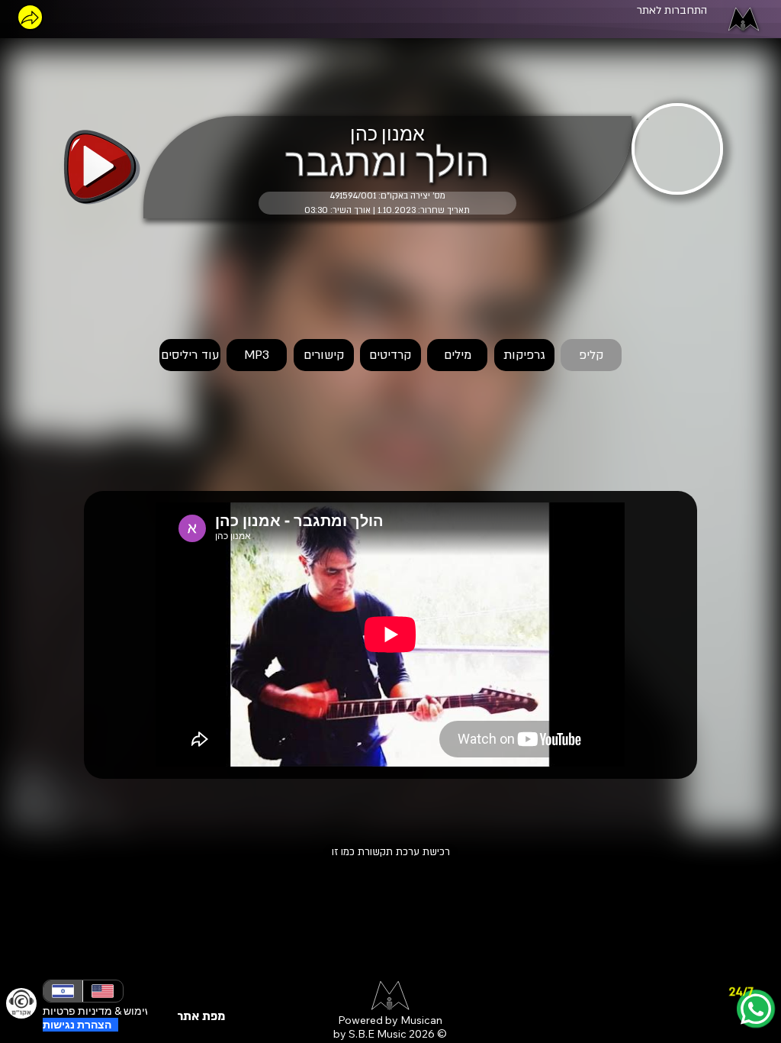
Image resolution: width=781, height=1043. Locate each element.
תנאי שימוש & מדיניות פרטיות (109, 1011)
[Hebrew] (62, 991)
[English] (102, 991)
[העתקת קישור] (30, 17)
